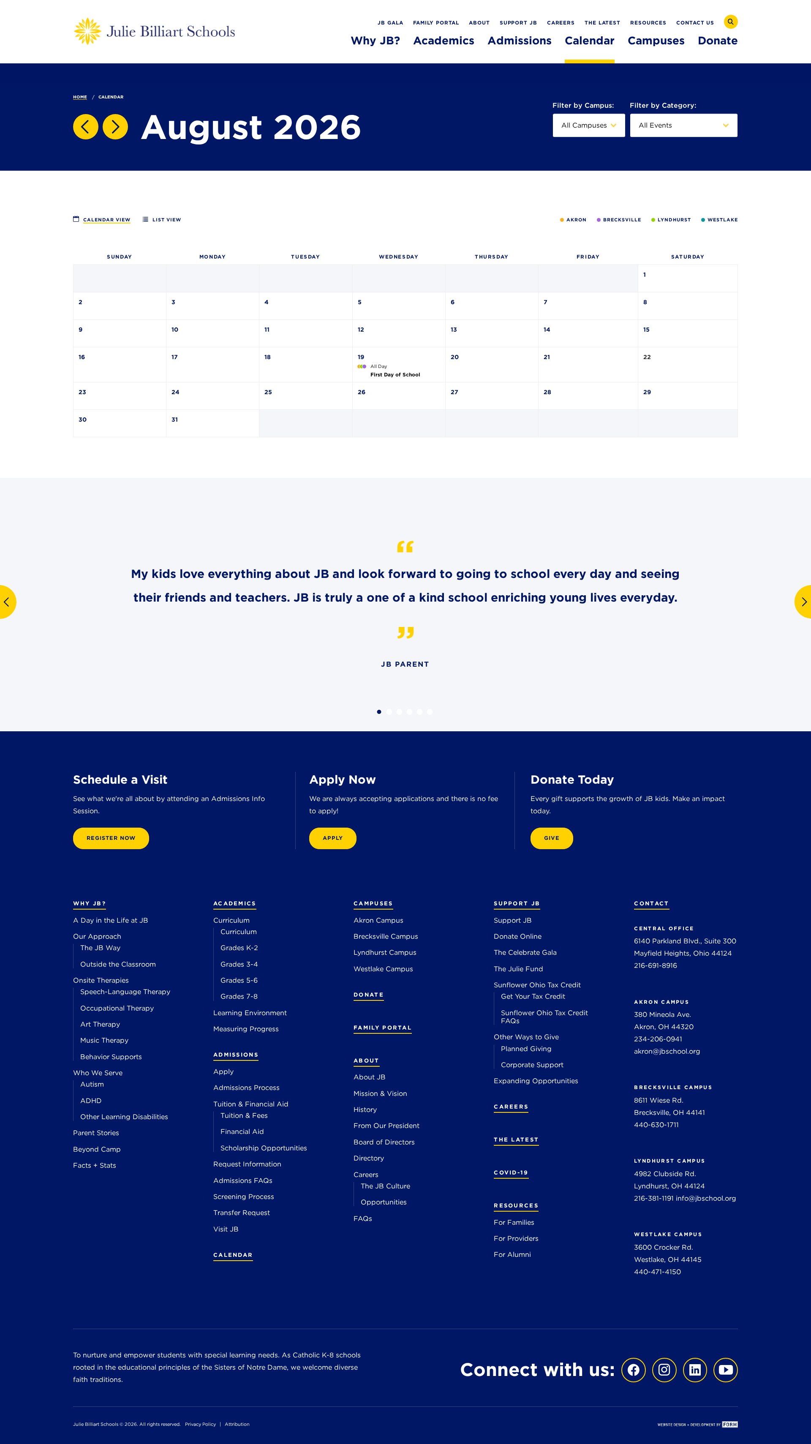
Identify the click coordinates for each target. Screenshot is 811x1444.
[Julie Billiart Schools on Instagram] (662, 1369)
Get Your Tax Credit (533, 996)
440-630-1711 (656, 1125)
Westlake (723, 220)
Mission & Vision (380, 1094)
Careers (561, 22)
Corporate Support (532, 1065)
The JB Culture (385, 1186)
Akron (576, 220)
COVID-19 (511, 1172)
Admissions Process (246, 1088)
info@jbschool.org (706, 1198)
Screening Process (243, 1197)
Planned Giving (526, 1049)
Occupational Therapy (117, 1008)
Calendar (590, 40)
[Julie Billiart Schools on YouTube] (723, 1369)
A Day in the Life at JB (110, 920)
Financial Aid (242, 1132)
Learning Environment (250, 1013)
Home (80, 96)
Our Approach (97, 936)
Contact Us (695, 22)
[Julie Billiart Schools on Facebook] (631, 1369)
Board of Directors (384, 1142)
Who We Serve (97, 1073)
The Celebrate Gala (525, 952)
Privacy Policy (200, 1424)
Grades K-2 (239, 948)
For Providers (516, 1238)
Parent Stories (96, 1133)
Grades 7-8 (239, 996)
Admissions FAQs (242, 1181)
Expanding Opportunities (536, 1081)
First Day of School (395, 374)
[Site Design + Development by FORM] (698, 1425)
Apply (223, 1072)
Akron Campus (378, 920)
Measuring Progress (246, 1029)
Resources (648, 22)
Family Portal (436, 22)
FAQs (363, 1219)
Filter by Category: (663, 105)
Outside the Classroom (118, 964)
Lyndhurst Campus (385, 952)
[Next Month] (115, 126)
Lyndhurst (674, 220)
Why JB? (375, 40)
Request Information (247, 1164)
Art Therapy (100, 1024)
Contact (651, 903)
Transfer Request (241, 1213)
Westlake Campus (383, 969)
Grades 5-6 (239, 980)
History (365, 1110)
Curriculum (231, 920)
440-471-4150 (657, 1272)
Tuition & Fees (244, 1116)
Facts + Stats (94, 1165)
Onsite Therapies (101, 980)
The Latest (602, 22)
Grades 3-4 (239, 964)
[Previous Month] (85, 126)
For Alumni (512, 1255)
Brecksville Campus (386, 936)
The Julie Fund (518, 969)
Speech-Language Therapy (125, 992)
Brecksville (622, 220)
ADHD (91, 1101)
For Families (514, 1222)
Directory (369, 1158)
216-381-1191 (654, 1198)
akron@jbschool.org (667, 1051)
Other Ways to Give (526, 1037)
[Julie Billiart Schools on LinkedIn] (693, 1369)
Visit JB (226, 1229)
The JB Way (100, 948)
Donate (718, 40)
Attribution (237, 1424)
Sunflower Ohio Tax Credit (537, 985)
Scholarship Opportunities (263, 1148)
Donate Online (518, 936)
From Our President (386, 1126)
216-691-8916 (655, 966)
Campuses (656, 40)
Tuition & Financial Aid (250, 1104)
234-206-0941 (658, 1039)
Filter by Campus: (583, 105)
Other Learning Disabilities (124, 1117)
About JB (370, 1077)
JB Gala (390, 22)
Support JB (518, 22)
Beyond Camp (97, 1149)
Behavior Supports (111, 1057)
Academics (443, 40)
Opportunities (384, 1202)
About (479, 22)
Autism (92, 1084)
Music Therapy (104, 1040)
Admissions (519, 40)
